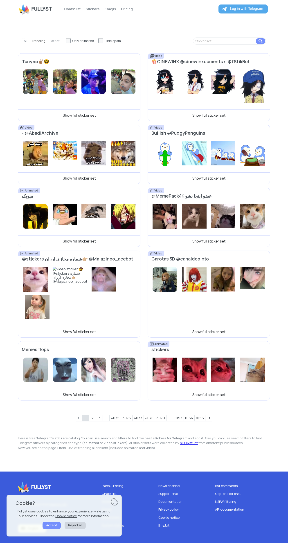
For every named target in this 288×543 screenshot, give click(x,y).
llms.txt (163, 525)
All (25, 41)
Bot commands (226, 486)
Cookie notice (169, 517)
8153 (178, 418)
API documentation (229, 509)
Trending (38, 41)
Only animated (83, 41)
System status (113, 525)
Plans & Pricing (112, 486)
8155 (200, 418)
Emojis (110, 9)
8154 (189, 418)
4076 (126, 418)
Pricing (127, 9)
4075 (115, 418)
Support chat (168, 494)
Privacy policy (168, 509)
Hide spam (113, 41)
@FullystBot (189, 443)
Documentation (170, 501)
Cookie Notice (66, 516)
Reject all (75, 525)
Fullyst (41, 9)
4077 (138, 418)
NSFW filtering (225, 501)
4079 (160, 418)
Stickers (92, 9)
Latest (55, 41)
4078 (149, 418)
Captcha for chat (228, 494)
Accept (51, 525)
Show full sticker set (79, 115)
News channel (169, 486)
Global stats (111, 517)
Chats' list (72, 9)
